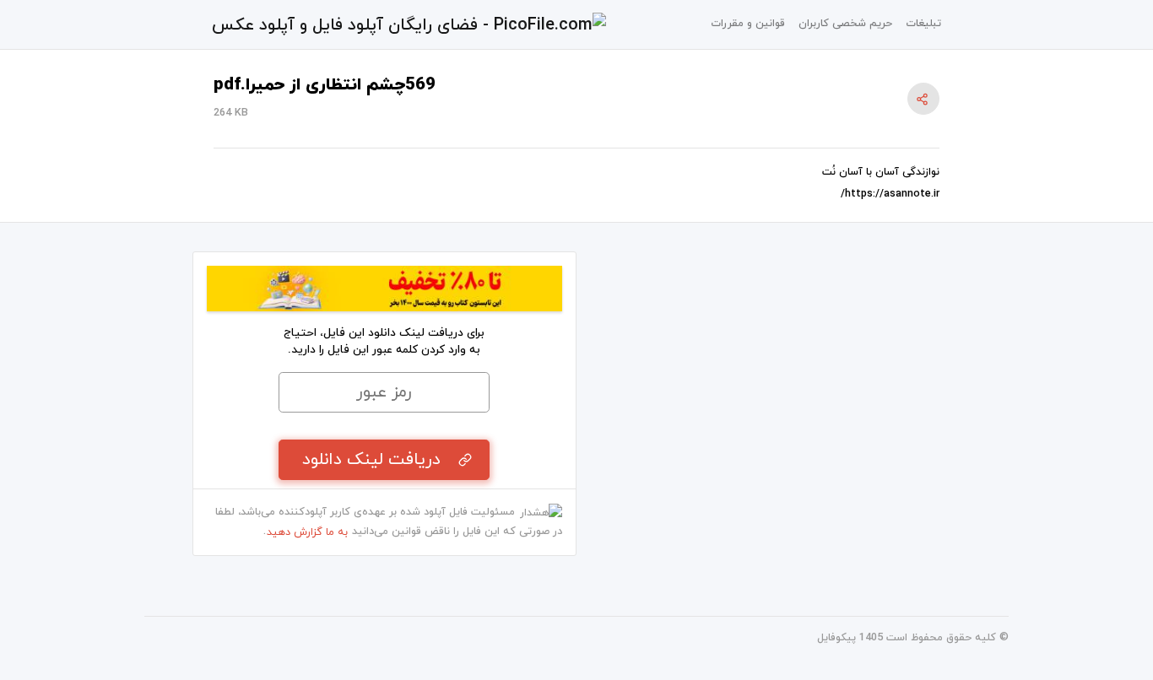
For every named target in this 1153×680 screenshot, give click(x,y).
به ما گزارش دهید (307, 532)
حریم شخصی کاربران (845, 23)
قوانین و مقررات (748, 23)
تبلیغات (923, 23)
